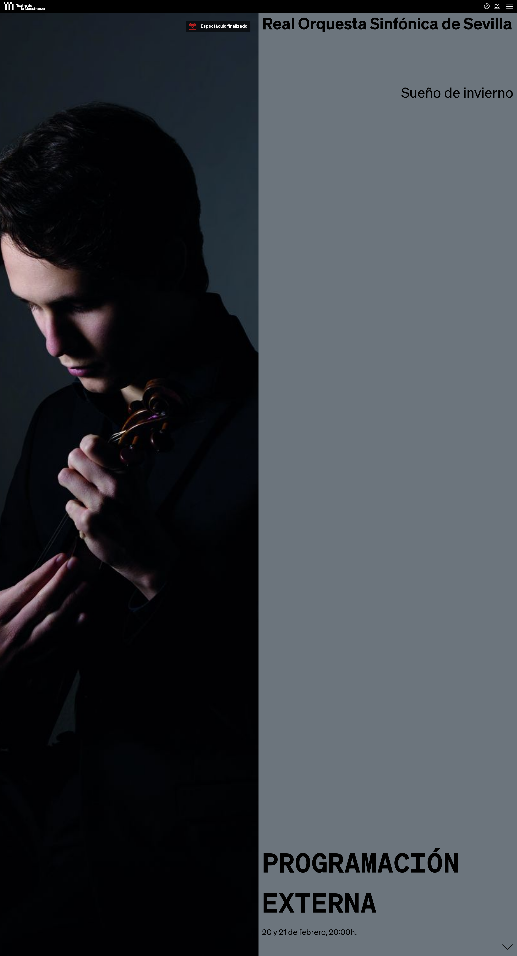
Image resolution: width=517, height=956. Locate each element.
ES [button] (497, 6)
